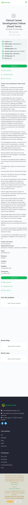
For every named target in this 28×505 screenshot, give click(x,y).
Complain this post (8, 74)
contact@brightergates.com (11, 410)
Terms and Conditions (14, 488)
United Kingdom (14, 32)
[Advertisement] (14, 323)
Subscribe (4, 446)
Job (2, 435)
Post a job (4, 456)
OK (10, 501)
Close (18, 501)
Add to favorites (7, 70)
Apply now (14, 66)
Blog (2, 440)
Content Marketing (6, 465)
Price (2, 468)
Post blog (4, 459)
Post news (4, 462)
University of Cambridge (14, 29)
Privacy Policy (14, 484)
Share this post (7, 78)
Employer (3, 438)
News (2, 443)
